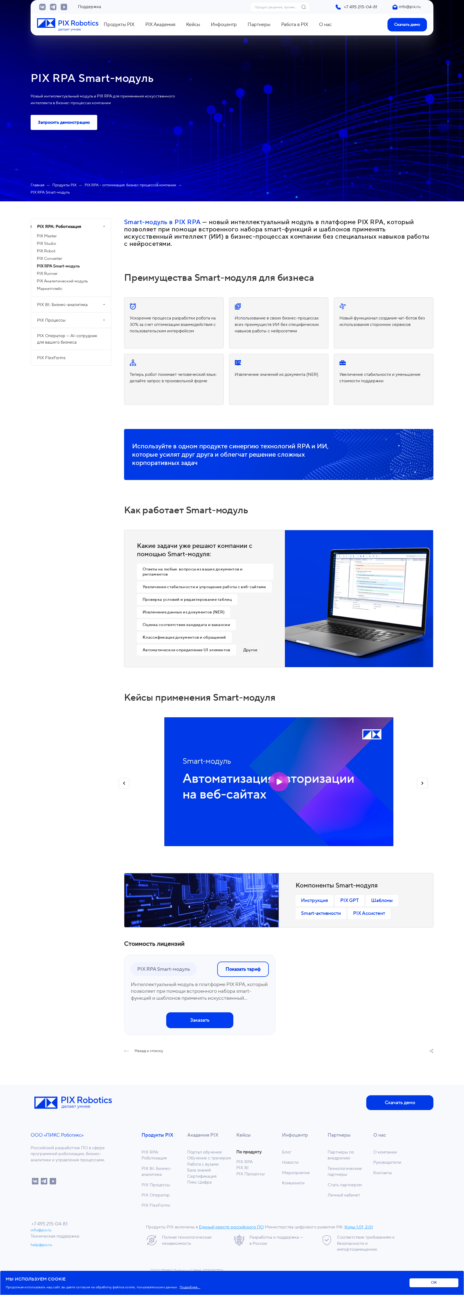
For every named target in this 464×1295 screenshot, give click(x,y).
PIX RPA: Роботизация (59, 226)
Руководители (387, 1162)
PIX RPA (244, 1162)
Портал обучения (204, 1152)
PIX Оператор (156, 1195)
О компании (385, 1152)
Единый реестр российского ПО (231, 1227)
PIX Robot (46, 251)
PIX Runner (47, 273)
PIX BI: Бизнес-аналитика (62, 304)
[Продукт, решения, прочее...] (305, 7)
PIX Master (47, 236)
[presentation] (124, 784)
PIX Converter (49, 258)
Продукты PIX (157, 1135)
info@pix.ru (410, 6)
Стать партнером (345, 1185)
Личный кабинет (344, 1195)
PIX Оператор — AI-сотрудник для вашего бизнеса (67, 339)
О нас (379, 1135)
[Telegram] (53, 7)
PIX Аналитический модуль (62, 281)
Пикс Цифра (199, 1182)
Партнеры (339, 1135)
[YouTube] (64, 7)
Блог (286, 1152)
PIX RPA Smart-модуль (58, 266)
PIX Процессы (51, 320)
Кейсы (243, 1135)
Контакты (382, 1173)
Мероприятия (296, 1173)
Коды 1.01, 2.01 (359, 1227)
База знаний (199, 1170)
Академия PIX (202, 1135)
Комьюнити (293, 1183)
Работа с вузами (203, 1164)
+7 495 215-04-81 (360, 7)
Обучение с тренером (209, 1158)
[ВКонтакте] (42, 7)
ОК (434, 1282)
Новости (290, 1162)
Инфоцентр (295, 1135)
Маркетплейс (50, 288)
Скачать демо (407, 24)
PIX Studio (46, 243)
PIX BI (242, 1167)
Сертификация (201, 1176)
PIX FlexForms (51, 358)
